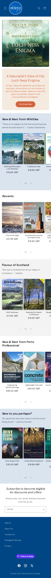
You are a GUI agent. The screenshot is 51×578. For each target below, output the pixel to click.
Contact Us (10, 534)
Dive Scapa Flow (12, 461)
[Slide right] (31, 183)
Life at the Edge (12, 235)
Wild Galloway (12, 312)
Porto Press (21, 574)
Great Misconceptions (34, 461)
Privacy (8, 546)
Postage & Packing (13, 540)
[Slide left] (20, 183)
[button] (5, 8)
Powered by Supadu (33, 574)
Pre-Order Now (25, 104)
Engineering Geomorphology (12, 386)
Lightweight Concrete (34, 385)
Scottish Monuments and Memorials (33, 236)
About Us (9, 529)
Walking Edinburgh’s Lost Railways (12, 168)
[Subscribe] (43, 509)
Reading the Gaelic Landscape (34, 313)
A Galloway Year (34, 167)
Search (8, 523)
